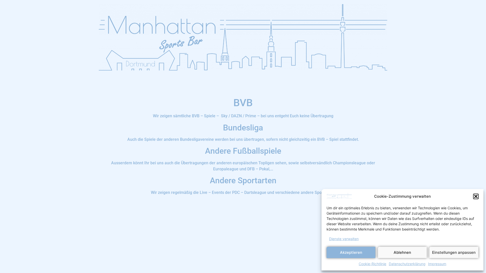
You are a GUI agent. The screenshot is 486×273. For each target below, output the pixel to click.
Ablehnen (402, 252)
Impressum (437, 264)
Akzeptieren (351, 252)
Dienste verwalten (344, 239)
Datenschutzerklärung (407, 264)
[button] (475, 196)
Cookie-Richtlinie (372, 264)
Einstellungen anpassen (454, 252)
